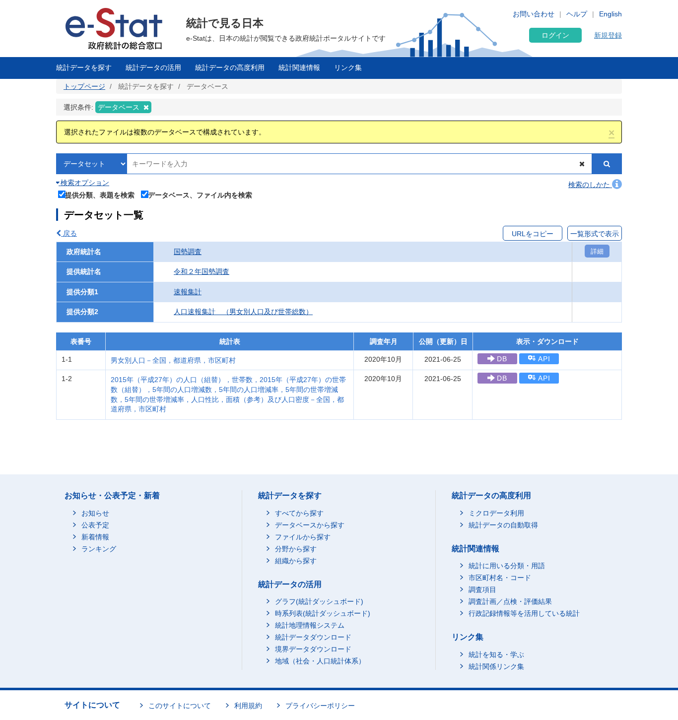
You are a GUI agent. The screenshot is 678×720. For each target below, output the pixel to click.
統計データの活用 (153, 67)
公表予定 (95, 525)
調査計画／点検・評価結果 (510, 601)
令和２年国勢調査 (201, 271)
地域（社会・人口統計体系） (320, 660)
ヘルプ (576, 13)
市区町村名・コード (500, 577)
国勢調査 (188, 252)
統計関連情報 (299, 67)
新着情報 (95, 536)
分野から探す (296, 548)
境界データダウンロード (313, 649)
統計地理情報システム (309, 625)
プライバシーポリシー (320, 705)
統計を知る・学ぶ (496, 654)
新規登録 (608, 35)
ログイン (555, 35)
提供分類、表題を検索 (100, 194)
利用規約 (248, 705)
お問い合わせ (533, 13)
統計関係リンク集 (496, 666)
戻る (69, 233)
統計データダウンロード (313, 637)
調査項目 (482, 589)
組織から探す (296, 560)
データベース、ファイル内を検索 (200, 194)
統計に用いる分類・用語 (507, 565)
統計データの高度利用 (230, 67)
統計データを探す (84, 67)
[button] (611, 133)
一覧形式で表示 (594, 234)
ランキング (98, 548)
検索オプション (84, 182)
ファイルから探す (303, 536)
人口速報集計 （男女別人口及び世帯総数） (243, 312)
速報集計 (188, 292)
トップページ (84, 86)
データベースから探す (309, 525)
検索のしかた (590, 185)
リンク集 (348, 67)
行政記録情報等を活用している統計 (524, 613)
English (610, 13)
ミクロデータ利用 (496, 513)
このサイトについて (179, 705)
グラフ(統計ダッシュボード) (319, 601)
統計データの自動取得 (503, 525)
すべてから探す (299, 513)
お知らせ (95, 513)
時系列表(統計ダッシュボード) (322, 613)
